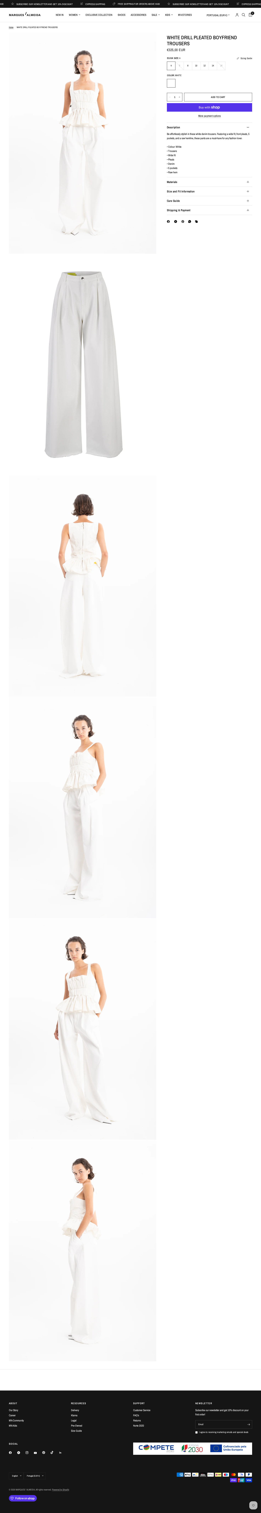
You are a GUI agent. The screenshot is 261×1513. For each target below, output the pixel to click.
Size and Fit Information (181, 191)
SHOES (121, 15)
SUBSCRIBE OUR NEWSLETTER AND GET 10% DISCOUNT (173, 4)
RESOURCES (78, 1403)
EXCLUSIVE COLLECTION (99, 15)
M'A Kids (13, 1425)
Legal (74, 1420)
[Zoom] (148, 40)
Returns (137, 1420)
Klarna (74, 1415)
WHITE (171, 83)
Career (12, 1415)
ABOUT (13, 1403)
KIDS (167, 15)
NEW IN (60, 15)
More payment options (209, 115)
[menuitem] (59, 15)
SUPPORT (139, 1403)
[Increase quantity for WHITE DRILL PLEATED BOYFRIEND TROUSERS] (179, 97)
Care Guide (173, 201)
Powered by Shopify (60, 1489)
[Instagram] (29, 1453)
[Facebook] (169, 221)
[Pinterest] (183, 221)
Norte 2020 (138, 1425)
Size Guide (76, 1431)
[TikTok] (54, 1452)
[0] (249, 15)
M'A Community (16, 1420)
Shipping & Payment (179, 210)
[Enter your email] (248, 1424)
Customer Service (141, 1410)
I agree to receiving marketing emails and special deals (223, 1432)
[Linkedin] (63, 1453)
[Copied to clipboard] (197, 221)
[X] (176, 221)
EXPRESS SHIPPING (68, 4)
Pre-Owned (76, 1425)
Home (11, 27)
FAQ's (136, 1415)
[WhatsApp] (190, 221)
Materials (172, 182)
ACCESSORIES (138, 15)
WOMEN (73, 15)
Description (173, 127)
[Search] (243, 15)
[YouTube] (38, 1453)
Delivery (75, 1410)
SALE (154, 15)
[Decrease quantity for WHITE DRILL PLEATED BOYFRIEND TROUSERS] (169, 97)
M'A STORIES (185, 15)
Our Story (13, 1410)
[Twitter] (21, 1453)
